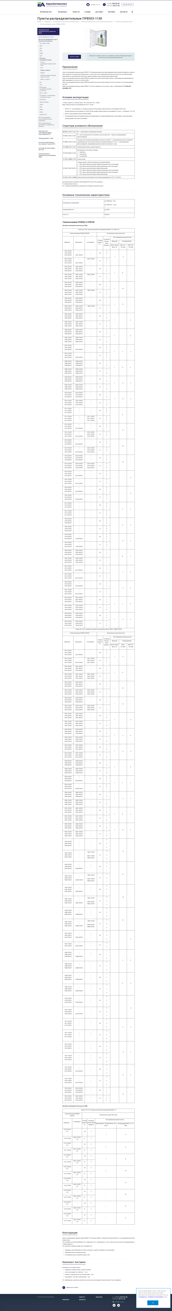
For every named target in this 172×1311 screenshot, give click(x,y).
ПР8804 (42, 73)
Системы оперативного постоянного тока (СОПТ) (47, 143)
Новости (76, 12)
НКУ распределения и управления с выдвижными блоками (46, 124)
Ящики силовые (44, 102)
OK (153, 1302)
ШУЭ (41, 48)
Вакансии (99, 1297)
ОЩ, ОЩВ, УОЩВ (45, 43)
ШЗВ (41, 107)
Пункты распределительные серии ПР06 (48, 64)
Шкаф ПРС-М (43, 114)
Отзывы (87, 12)
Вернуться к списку (72, 1287)
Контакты (123, 12)
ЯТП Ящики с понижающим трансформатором (47, 96)
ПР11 (41, 68)
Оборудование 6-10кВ (46, 138)
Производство (46, 12)
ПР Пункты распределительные (45, 59)
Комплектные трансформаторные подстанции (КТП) (45, 132)
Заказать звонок (127, 4)
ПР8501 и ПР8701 (45, 79)
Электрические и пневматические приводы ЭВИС (47, 155)
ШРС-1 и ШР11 (44, 93)
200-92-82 (113, 3)
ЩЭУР (41, 104)
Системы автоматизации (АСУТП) (47, 148)
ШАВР (41, 53)
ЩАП (41, 45)
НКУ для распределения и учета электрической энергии (48, 40)
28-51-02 (113, 5)
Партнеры (111, 12)
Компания (65, 1299)
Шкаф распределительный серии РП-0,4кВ (48, 76)
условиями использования (155, 1297)
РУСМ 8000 (43, 99)
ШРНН (41, 109)
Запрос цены (74, 56)
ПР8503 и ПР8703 (45, 70)
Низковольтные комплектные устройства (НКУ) (47, 31)
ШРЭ (41, 50)
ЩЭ (41, 82)
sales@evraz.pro (95, 4)
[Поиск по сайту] (132, 11)
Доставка (99, 12)
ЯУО (41, 84)
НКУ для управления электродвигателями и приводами (45, 119)
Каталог (65, 1297)
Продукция (62, 12)
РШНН (41, 112)
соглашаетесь (142, 1297)
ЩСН (41, 55)
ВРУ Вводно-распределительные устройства (45, 89)
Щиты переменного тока (46, 37)
